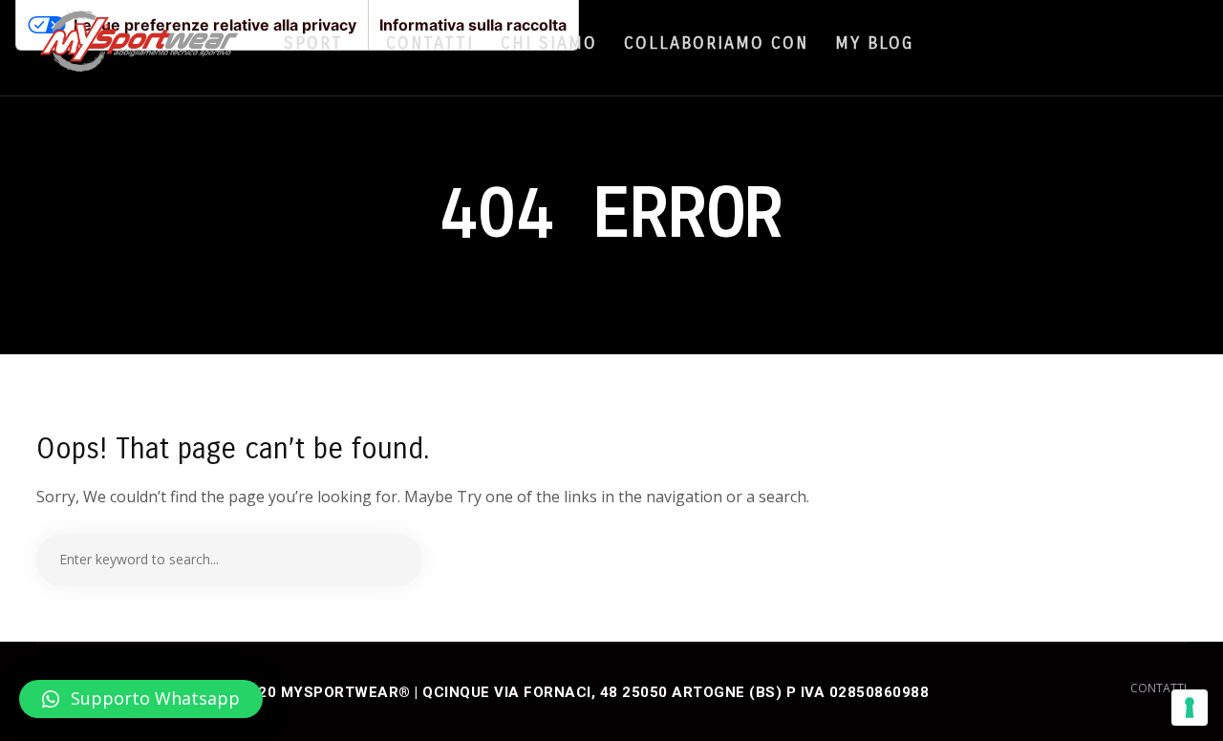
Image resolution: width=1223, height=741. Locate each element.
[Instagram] (1140, 42)
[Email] (1167, 42)
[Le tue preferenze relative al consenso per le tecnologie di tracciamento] (1189, 707)
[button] (141, 699)
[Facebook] (1114, 42)
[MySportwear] (139, 47)
